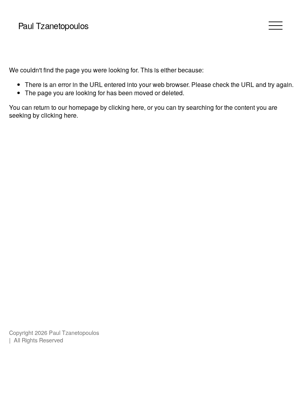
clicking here (126, 107)
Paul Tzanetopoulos (53, 25)
